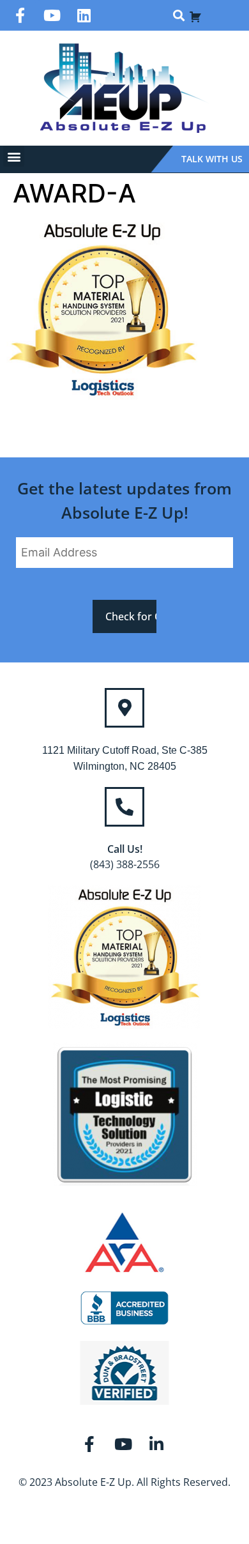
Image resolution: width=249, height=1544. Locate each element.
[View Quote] (195, 15)
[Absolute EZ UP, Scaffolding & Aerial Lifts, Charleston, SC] (124, 1308)
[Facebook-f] (20, 15)
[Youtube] (52, 15)
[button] (178, 15)
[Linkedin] (84, 15)
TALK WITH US (212, 159)
